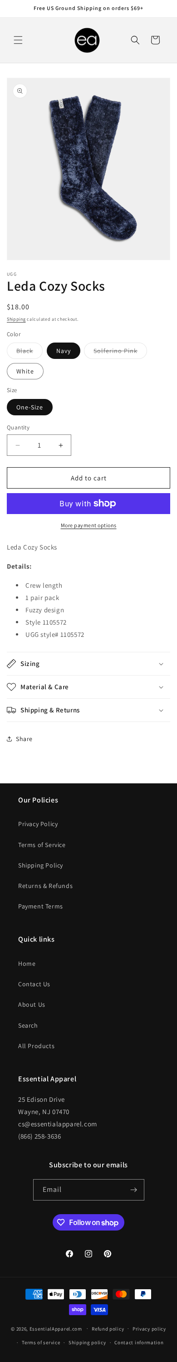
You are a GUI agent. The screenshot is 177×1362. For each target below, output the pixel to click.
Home (26, 963)
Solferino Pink (120, 352)
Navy (63, 351)
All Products (36, 1046)
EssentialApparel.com (56, 1328)
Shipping (16, 319)
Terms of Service (42, 845)
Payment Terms (40, 906)
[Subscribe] (134, 1190)
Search (28, 1025)
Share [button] (24, 739)
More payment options (89, 525)
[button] (18, 40)
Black (29, 352)
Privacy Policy (38, 824)
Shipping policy (87, 1342)
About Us (31, 1004)
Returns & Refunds (45, 886)
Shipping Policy (40, 865)
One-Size (29, 407)
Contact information (138, 1342)
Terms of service (41, 1342)
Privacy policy (149, 1329)
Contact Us (34, 984)
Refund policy (108, 1329)
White (25, 371)
